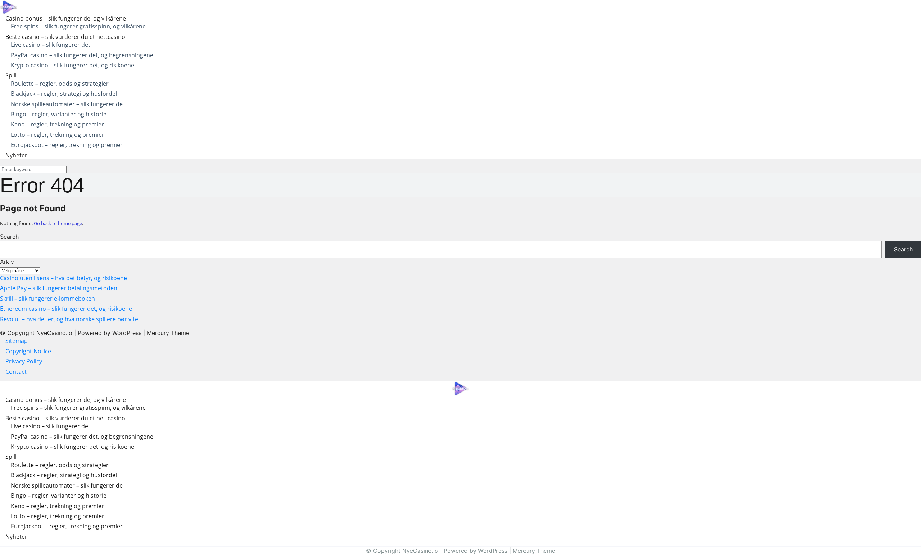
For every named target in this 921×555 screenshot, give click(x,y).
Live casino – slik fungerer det (50, 45)
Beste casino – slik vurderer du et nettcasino (65, 37)
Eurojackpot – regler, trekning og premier (67, 145)
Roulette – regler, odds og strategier (60, 84)
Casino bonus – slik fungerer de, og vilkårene (65, 18)
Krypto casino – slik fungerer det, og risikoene (72, 65)
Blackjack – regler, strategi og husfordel (64, 94)
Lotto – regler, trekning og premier (57, 135)
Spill (11, 75)
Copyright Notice (28, 351)
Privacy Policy (24, 361)
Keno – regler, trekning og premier (57, 124)
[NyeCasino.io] (8, 6)
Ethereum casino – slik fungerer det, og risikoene (66, 309)
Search (9, 236)
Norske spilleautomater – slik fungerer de (67, 104)
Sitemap (16, 341)
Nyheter (16, 155)
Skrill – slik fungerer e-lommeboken (47, 299)
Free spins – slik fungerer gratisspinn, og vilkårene (78, 26)
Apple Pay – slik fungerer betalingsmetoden (58, 288)
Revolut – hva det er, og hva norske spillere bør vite (69, 319)
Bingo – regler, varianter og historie (58, 114)
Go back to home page (58, 223)
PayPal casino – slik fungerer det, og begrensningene (82, 55)
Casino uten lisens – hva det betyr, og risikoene (63, 278)
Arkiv (7, 261)
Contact (16, 372)
